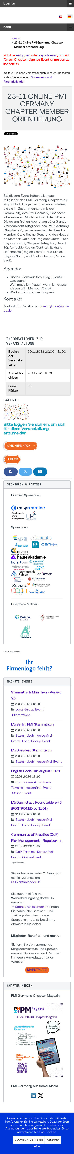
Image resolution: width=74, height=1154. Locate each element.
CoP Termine (25, 852)
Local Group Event (29, 709)
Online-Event (21, 793)
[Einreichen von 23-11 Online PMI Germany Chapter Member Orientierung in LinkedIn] (40, 472)
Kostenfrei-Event (49, 761)
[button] (37, 484)
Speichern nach (19, 446)
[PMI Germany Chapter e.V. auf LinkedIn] (33, 1095)
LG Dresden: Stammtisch (31, 750)
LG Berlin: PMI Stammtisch (32, 724)
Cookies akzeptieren (29, 1140)
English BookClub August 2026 (35, 771)
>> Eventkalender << (25, 882)
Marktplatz (37, 970)
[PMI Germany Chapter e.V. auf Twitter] (40, 1095)
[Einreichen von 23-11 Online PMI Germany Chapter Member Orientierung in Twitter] (25, 472)
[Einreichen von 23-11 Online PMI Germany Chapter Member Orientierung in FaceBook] (11, 472)
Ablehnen (53, 1140)
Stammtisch (21, 715)
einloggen (23, 55)
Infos (37, 1146)
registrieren (48, 55)
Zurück (12, 459)
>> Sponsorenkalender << (29, 906)
